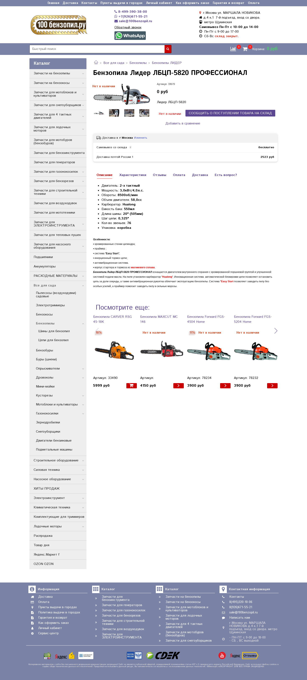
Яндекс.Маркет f (46, 554)
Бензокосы (44, 314)
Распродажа (43, 535)
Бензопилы (138, 63)
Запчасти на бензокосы (52, 83)
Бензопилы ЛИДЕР (167, 63)
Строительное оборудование (56, 460)
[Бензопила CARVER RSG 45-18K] (115, 351)
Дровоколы (44, 377)
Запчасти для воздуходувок (55, 203)
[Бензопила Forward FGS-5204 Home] (256, 351)
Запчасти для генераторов (54, 162)
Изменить (140, 137)
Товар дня (41, 545)
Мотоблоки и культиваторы (57, 404)
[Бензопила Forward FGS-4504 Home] (209, 351)
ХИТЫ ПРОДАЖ (47, 488)
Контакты (89, 3)
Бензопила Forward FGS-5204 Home (253, 319)
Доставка (70, 3)
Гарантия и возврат (229, 3)
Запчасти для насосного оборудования (52, 246)
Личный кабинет (159, 3)
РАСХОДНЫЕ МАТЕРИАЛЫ (55, 276)
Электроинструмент (49, 498)
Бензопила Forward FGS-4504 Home (206, 319)
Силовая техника (47, 469)
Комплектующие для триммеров (59, 516)
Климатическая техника (52, 507)
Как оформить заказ (192, 3)
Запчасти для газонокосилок (56, 171)
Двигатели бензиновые (54, 440)
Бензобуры (44, 350)
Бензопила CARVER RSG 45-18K (112, 319)
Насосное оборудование (52, 479)
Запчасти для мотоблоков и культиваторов (55, 94)
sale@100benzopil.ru (135, 21)
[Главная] (96, 63)
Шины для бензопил (54, 331)
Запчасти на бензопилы (52, 73)
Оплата (254, 3)
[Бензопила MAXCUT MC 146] (162, 351)
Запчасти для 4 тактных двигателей (52, 116)
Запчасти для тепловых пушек (57, 235)
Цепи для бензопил (53, 340)
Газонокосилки (47, 413)
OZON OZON (43, 564)
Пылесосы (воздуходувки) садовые (56, 295)
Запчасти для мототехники (54, 212)
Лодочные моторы (48, 526)
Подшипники (43, 257)
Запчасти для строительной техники (55, 192)
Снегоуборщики (48, 431)
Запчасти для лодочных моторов (52, 129)
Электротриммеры (50, 305)
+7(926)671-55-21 (132, 16)
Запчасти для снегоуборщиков (57, 105)
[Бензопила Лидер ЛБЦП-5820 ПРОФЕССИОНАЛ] (121, 94)
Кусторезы (44, 395)
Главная (54, 3)
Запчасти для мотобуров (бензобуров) (53, 142)
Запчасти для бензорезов (54, 181)
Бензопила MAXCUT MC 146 (159, 319)
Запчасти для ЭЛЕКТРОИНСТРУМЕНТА (54, 224)
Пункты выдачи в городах (121, 3)
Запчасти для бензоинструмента (59, 153)
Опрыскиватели (48, 368)
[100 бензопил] (58, 24)
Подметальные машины (54, 449)
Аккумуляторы (45, 266)
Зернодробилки (48, 422)
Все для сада (113, 63)
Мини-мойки (45, 386)
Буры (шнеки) (46, 359)
